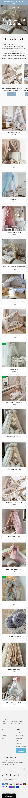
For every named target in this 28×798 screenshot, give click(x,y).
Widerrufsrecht (19, 735)
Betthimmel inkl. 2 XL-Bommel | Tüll (14, 402)
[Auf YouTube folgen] (14, 775)
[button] (9, 796)
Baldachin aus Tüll (14, 199)
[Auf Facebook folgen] (3, 775)
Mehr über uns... (11, 725)
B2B (3, 738)
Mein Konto (4, 735)
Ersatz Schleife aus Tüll (14, 602)
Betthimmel (12, 94)
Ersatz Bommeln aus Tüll (14, 669)
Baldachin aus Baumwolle (14, 132)
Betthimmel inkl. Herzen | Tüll (14, 436)
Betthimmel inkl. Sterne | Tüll (14, 469)
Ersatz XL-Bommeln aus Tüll (14, 636)
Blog (3, 740)
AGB (17, 740)
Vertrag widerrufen (21, 750)
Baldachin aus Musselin (14, 166)
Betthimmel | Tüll (14, 369)
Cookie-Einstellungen (21, 746)
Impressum (18, 743)
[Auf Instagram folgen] (7, 775)
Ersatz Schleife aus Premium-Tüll (14, 569)
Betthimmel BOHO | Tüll (14, 536)
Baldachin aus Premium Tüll (14, 232)
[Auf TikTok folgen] (18, 775)
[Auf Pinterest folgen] (10, 775)
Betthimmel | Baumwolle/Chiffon (14, 702)
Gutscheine (4, 732)
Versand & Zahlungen (21, 732)
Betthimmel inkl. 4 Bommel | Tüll (14, 502)
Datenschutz (19, 738)
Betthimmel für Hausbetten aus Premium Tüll (14, 336)
